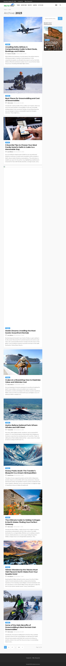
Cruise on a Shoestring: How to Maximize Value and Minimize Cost (23, 381)
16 (19, 647)
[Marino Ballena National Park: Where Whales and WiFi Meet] (23, 409)
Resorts (30, 5)
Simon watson (10, 384)
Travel (18, 5)
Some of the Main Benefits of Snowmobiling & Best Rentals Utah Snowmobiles (20, 627)
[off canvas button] (56, 5)
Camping (35, 5)
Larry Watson (10, 151)
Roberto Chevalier (11, 53)
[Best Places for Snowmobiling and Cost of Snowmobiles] (23, 80)
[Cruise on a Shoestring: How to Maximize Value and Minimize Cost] (23, 362)
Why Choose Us (28, 1)
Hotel (7, 142)
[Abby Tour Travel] (9, 5)
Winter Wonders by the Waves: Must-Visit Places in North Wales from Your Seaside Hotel (21, 572)
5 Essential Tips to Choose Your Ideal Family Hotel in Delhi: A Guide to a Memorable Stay (21, 147)
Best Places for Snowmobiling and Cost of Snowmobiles (22, 99)
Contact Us (20, 1)
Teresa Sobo (10, 429)
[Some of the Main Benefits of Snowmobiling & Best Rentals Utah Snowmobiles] (23, 605)
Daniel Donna (10, 475)
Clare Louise (10, 103)
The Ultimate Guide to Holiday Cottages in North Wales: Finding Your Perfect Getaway (22, 522)
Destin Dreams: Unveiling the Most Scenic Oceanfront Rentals (20, 332)
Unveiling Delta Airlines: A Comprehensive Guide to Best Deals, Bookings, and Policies (21, 49)
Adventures (24, 5)
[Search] (60, 5)
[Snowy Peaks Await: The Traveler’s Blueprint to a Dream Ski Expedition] (23, 455)
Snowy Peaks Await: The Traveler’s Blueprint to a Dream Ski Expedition (20, 472)
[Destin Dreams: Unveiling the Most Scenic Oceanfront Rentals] (23, 246)
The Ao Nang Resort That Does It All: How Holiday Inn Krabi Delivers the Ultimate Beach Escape (53, 43)
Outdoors (40, 5)
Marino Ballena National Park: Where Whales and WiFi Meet (21, 426)
